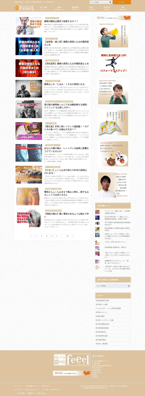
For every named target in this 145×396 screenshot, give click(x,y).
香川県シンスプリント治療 (104, 320)
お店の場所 (91, 8)
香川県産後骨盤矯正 (102, 328)
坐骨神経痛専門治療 (102, 300)
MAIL (123, 2)
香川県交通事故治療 (102, 324)
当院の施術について (59, 8)
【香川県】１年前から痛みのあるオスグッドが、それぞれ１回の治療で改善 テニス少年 (118, 269)
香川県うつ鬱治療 (102, 344)
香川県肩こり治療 (102, 304)
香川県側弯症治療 (102, 336)
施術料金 (107, 8)
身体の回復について (55, 389)
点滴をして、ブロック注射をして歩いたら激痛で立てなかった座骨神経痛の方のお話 (117, 236)
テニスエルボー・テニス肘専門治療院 (108, 308)
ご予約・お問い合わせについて (115, 242)
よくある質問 (45, 389)
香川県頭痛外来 (101, 332)
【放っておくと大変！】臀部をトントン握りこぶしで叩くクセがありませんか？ (117, 255)
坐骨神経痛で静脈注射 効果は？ (116, 247)
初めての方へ (75, 8)
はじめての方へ (18, 389)
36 (67, 236)
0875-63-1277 (97, 368)
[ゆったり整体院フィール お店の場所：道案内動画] (113, 122)
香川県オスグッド (102, 312)
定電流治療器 (100, 316)
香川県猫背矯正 (101, 340)
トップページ (43, 8)
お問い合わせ (122, 8)
